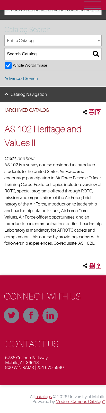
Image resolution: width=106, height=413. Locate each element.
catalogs (44, 396)
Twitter (11, 315)
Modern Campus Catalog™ (80, 401)
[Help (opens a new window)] (98, 112)
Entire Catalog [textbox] (20, 40)
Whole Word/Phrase (30, 65)
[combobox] (53, 40)
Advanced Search (21, 78)
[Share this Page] (85, 112)
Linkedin (50, 315)
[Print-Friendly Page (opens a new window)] (91, 112)
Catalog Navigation (29, 94)
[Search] (96, 54)
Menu (92, 5)
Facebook (31, 315)
